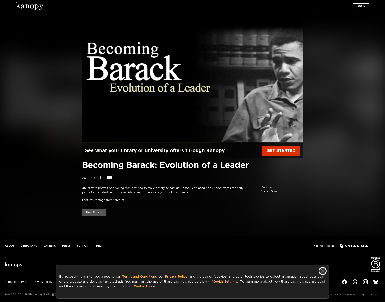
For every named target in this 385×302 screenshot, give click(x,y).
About (9, 246)
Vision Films (269, 191)
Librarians (29, 246)
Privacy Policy (176, 276)
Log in (361, 6)
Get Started (281, 151)
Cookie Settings (225, 281)
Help (99, 246)
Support (83, 246)
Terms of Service (16, 282)
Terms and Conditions (139, 276)
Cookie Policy (144, 286)
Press (66, 246)
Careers (50, 246)
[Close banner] (322, 271)
